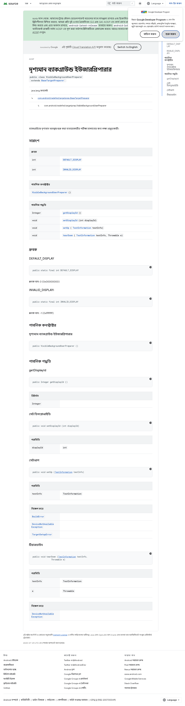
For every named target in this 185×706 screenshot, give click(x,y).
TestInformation (82, 227)
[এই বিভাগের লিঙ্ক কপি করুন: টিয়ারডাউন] (46, 545)
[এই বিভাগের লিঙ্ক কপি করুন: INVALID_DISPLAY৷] (57, 290)
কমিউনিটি (25, 700)
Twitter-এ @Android (73, 660)
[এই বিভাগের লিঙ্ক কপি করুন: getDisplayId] (50, 370)
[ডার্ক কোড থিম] (150, 267)
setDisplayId (70, 220)
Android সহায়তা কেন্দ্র (133, 660)
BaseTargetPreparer (52, 80)
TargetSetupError (42, 534)
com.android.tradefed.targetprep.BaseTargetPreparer (63, 98)
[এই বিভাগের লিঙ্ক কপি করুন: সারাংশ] (43, 141)
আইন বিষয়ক (38, 700)
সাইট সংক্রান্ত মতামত (79, 700)
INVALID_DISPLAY (72, 169)
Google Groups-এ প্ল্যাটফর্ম (76, 678)
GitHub (6, 688)
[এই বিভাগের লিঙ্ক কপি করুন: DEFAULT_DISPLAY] (58, 259)
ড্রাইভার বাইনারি (9, 683)
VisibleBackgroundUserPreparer (49, 192)
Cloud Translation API (84, 47)
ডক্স (26, 3)
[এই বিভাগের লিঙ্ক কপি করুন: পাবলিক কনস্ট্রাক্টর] (60, 325)
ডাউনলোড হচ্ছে (9, 669)
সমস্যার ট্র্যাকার (130, 688)
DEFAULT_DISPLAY (72, 159)
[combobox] (120, 3)
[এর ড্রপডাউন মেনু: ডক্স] (32, 3)
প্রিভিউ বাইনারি (9, 674)
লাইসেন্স (51, 700)
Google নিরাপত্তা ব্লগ (72, 674)
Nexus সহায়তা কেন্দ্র (132, 669)
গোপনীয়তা (62, 700)
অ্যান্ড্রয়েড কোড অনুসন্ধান (50, 3)
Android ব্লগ (69, 669)
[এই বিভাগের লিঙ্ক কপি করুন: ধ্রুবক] (40, 250)
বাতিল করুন (150, 34)
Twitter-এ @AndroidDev (75, 665)
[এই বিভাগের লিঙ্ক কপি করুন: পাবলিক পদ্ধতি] (54, 361)
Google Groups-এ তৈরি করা (76, 683)
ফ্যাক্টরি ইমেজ (9, 678)
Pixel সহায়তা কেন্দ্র (132, 665)
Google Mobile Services (135, 678)
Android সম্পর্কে (10, 700)
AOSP (31, 59)
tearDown (68, 235)
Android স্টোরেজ (10, 660)
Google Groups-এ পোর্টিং (75, 688)
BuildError (38, 516)
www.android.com (133, 674)
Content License (60, 635)
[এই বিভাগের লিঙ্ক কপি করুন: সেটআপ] (43, 460)
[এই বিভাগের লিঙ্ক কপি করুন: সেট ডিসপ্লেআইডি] (54, 414)
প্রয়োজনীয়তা (8, 665)
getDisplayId (70, 212)
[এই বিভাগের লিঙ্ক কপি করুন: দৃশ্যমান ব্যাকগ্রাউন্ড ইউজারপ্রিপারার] (76, 334)
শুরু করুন (171, 34)
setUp (66, 227)
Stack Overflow (131, 683)
